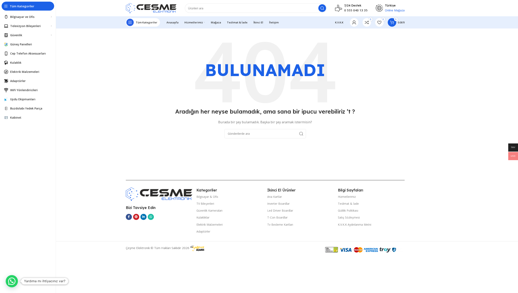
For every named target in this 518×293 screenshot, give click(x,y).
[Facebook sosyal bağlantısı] (129, 217)
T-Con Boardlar (277, 217)
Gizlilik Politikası (348, 210)
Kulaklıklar (202, 217)
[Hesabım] (354, 22)
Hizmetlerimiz (347, 197)
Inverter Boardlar (278, 204)
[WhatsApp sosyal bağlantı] (151, 217)
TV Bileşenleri (205, 204)
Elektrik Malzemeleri (209, 224)
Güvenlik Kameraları (209, 210)
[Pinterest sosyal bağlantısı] (136, 217)
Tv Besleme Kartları (280, 224)
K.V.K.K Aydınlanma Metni (354, 224)
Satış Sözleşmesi (349, 217)
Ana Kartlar (274, 197)
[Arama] (322, 8)
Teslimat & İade (348, 204)
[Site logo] (151, 8)
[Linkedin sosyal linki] (143, 217)
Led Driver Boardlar (280, 210)
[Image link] (159, 194)
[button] (12, 281)
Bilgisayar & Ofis (207, 197)
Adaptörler (203, 231)
